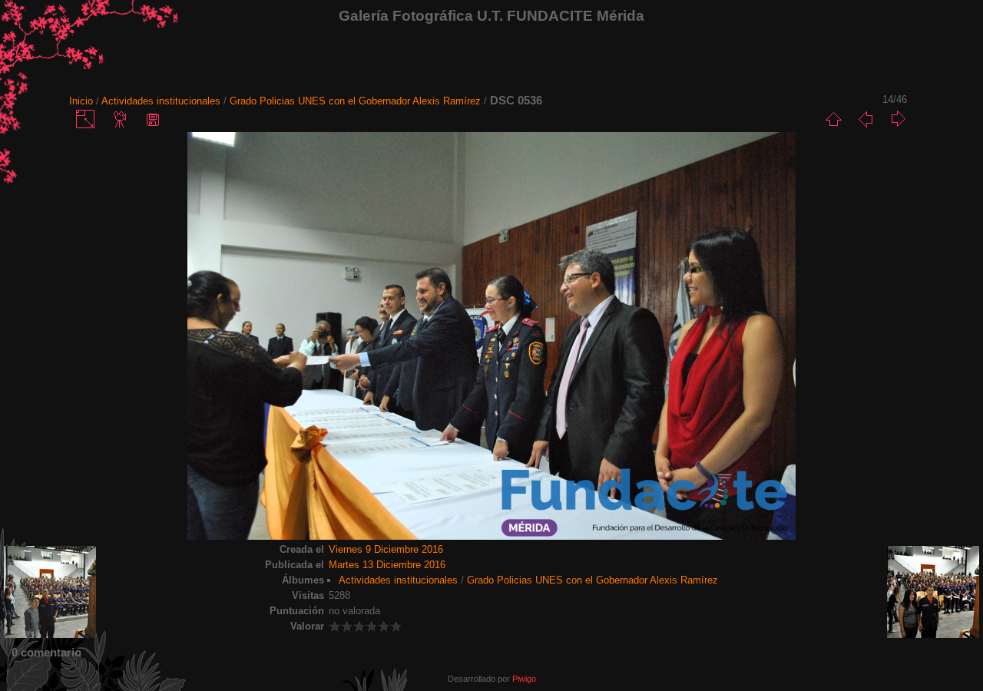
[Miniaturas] (833, 119)
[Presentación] (120, 119)
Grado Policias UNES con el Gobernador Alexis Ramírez (355, 101)
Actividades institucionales (160, 101)
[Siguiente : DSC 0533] (898, 119)
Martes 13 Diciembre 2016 (387, 564)
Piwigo (524, 678)
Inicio (81, 101)
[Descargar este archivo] (153, 119)
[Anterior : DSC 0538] (865, 119)
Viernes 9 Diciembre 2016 (386, 549)
